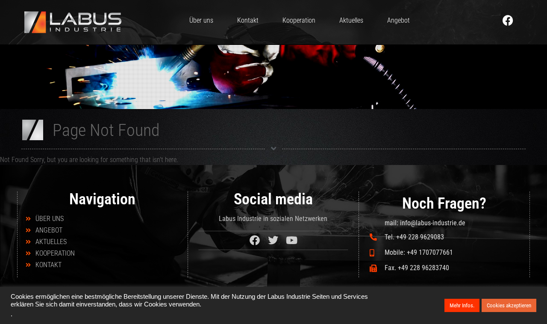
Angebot (398, 20)
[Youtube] (291, 240)
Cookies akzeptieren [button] (509, 305)
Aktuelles (351, 20)
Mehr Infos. (462, 305)
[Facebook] (508, 20)
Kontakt (248, 20)
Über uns (201, 20)
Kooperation (298, 20)
